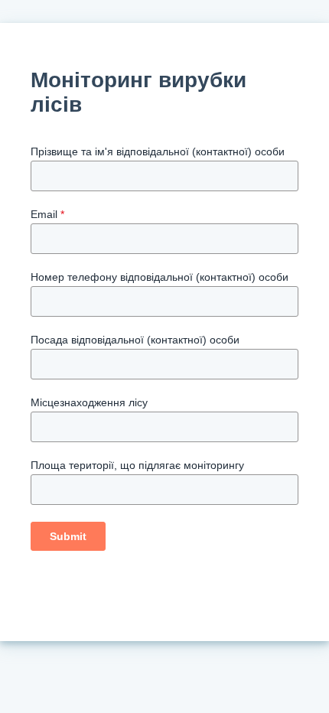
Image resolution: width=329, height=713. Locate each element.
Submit (68, 536)
